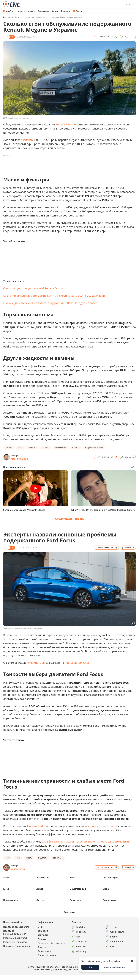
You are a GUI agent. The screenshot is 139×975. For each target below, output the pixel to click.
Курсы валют (44, 951)
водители (42, 857)
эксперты (27, 140)
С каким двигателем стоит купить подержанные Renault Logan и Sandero (51, 303)
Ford (20, 635)
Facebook (81, 946)
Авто (17, 17)
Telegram (81, 931)
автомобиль (60, 447)
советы (45, 447)
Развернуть (69, 912)
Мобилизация (78, 888)
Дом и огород (110, 877)
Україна (9, 11)
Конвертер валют (46, 955)
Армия (31, 11)
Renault (75, 447)
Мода (106, 888)
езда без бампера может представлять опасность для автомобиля (85, 841)
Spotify (113, 936)
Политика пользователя (16, 926)
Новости (21, 11)
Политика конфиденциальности (15, 932)
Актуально (42, 877)
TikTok (113, 926)
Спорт (55, 11)
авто (20, 447)
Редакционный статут (15, 937)
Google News (117, 931)
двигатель (58, 857)
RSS (112, 946)
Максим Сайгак (19, 458)
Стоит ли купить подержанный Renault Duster (33, 288)
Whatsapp (81, 951)
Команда (42, 947)
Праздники (109, 900)
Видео (79, 11)
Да (90, 967)
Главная (6, 17)
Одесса (40, 900)
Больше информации (114, 967)
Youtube (80, 926)
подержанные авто (94, 447)
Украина (33, 447)
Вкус (72, 877)
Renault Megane (66, 124)
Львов (39, 888)
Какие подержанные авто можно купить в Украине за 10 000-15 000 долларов (54, 295)
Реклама (42, 938)
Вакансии (42, 930)
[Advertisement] (52, 164)
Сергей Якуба (18, 868)
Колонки (65, 11)
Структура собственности (51, 943)
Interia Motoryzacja (77, 662)
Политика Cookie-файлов (16, 946)
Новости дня (10, 900)
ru (127, 4)
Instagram (81, 941)
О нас (40, 926)
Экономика (43, 11)
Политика (75, 900)
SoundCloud (116, 941)
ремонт (8, 447)
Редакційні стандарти (15, 941)
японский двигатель (100, 826)
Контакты (42, 934)
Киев (6, 888)
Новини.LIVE (36, 662)
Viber (78, 936)
